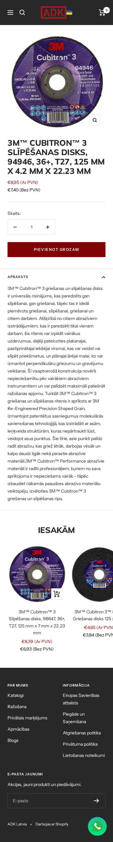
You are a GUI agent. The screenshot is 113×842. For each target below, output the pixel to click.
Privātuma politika (80, 744)
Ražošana (17, 706)
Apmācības (19, 729)
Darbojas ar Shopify (51, 824)
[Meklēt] (22, 12)
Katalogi (16, 695)
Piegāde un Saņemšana (74, 717)
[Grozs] (102, 12)
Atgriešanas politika (82, 733)
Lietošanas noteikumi (84, 755)
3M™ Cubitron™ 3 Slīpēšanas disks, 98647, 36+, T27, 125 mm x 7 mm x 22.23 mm (37, 622)
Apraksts (18, 277)
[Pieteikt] (96, 801)
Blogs (13, 740)
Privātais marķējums (27, 718)
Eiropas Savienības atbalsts (81, 699)
